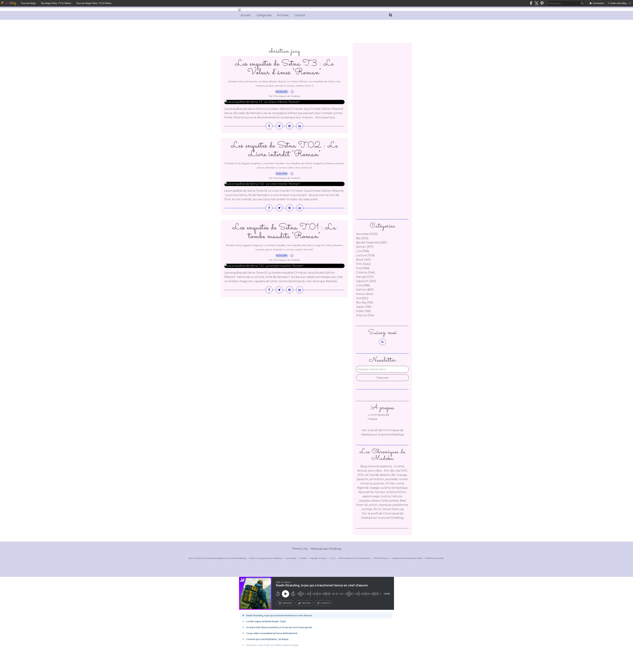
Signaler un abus (318, 558)
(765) (363, 311)
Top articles (290, 558)
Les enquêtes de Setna (321, 81)
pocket (270, 85)
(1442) (363, 264)
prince (260, 167)
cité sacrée (251, 81)
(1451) (363, 259)
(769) (363, 306)
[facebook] (531, 3)
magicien (318, 163)
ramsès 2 (280, 85)
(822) (362, 298)
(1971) (365, 246)
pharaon (329, 163)
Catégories (263, 15)
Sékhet (299, 85)
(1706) (365, 255)
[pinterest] (542, 3)
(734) (365, 315)
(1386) (363, 268)
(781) (364, 302)
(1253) (366, 281)
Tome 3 (309, 85)
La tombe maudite (273, 163)
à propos (325, 603)
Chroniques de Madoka (214, 558)
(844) (364, 294)
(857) (365, 289)
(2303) (362, 238)
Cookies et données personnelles (407, 558)
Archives (282, 15)
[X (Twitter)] (536, 3)
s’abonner (287, 603)
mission (260, 85)
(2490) (367, 234)
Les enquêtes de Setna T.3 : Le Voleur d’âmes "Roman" (284, 68)
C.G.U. (333, 558)
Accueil (246, 15)
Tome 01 (308, 249)
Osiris (329, 245)
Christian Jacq (236, 81)
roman (290, 85)
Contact (299, 15)
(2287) (371, 242)
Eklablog (335, 548)
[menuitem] (245, 15)
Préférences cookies (434, 558)
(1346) (365, 272)
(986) (363, 285)
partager (306, 603)
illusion (282, 81)
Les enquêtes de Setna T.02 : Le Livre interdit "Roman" (284, 150)
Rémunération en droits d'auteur (355, 558)
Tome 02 (306, 167)
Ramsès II (271, 167)
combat (263, 81)
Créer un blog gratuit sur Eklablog (265, 558)
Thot (297, 167)
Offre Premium (381, 558)
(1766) (362, 251)
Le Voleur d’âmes (297, 81)
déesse (273, 81)
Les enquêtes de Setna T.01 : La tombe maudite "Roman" (284, 232)
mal (338, 81)
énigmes (256, 163)
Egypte (245, 163)
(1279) (365, 276)
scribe (290, 167)
